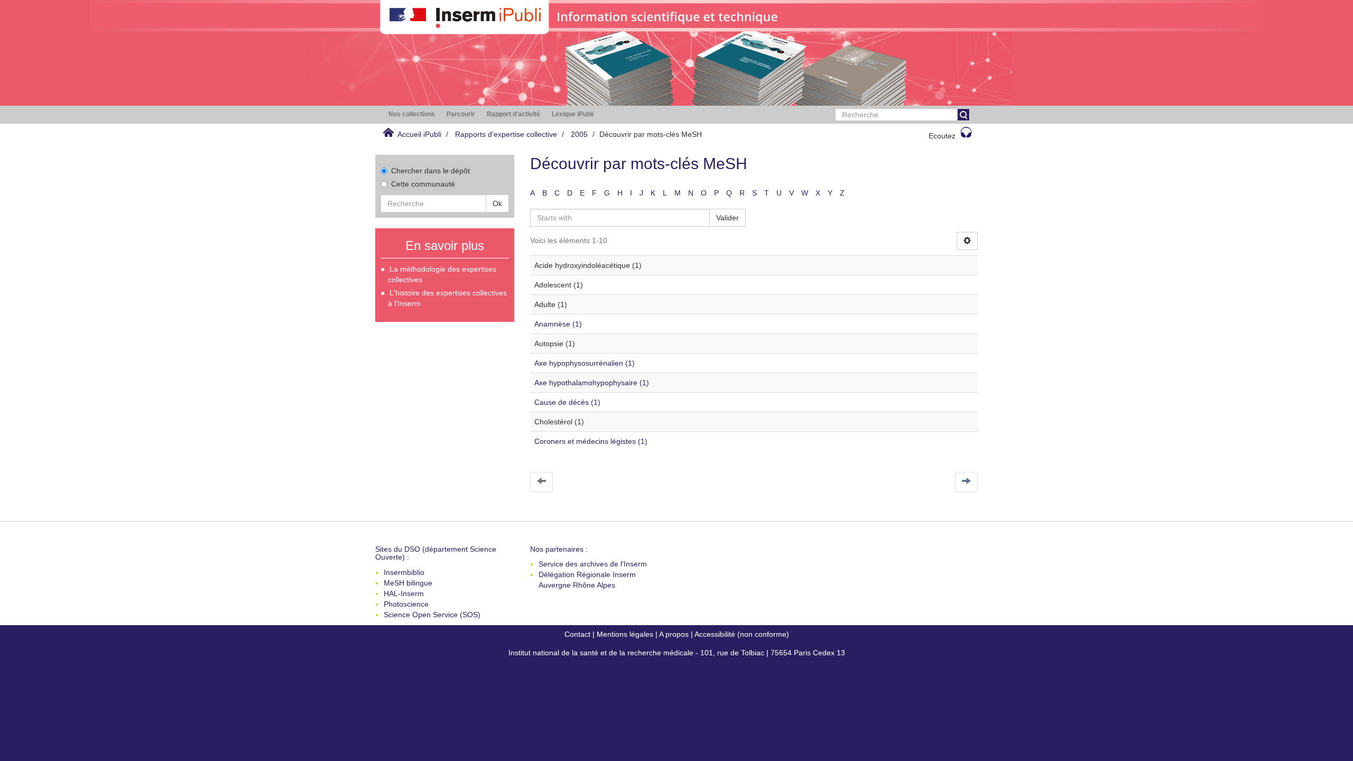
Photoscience (406, 604)
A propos (674, 634)
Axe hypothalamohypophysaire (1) (591, 382)
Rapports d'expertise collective (506, 134)
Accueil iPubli (419, 134)
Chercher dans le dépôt (430, 170)
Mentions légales (625, 634)
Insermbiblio (404, 572)
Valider (727, 218)
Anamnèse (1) (558, 324)
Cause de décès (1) (567, 402)
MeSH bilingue (408, 583)
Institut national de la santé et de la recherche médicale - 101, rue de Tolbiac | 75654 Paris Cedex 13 (676, 652)
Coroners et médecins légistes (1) (590, 441)
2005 (579, 134)
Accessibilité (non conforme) (741, 634)
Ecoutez (942, 136)
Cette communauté (423, 184)
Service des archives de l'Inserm (593, 564)
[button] (411, 114)
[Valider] (963, 114)
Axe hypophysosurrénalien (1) (584, 363)
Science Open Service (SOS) (432, 614)
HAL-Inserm (404, 593)
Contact (577, 634)
